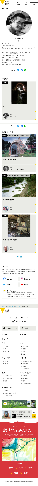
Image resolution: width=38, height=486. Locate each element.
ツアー (5, 349)
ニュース (5, 339)
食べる (23, 351)
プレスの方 (6, 390)
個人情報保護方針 (26, 383)
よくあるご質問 (7, 395)
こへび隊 (23, 366)
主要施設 (23, 349)
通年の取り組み (7, 378)
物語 (16, 473)
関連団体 (5, 381)
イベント (23, 334)
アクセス (5, 334)
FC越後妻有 (24, 363)
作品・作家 (5, 8)
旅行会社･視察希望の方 (9, 393)
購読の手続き (25, 376)
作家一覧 (17, 306)
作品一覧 (5, 361)
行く (3, 343)
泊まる (23, 354)
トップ (4, 306)
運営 (26, 473)
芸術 (21, 467)
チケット (5, 346)
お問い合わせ (7, 387)
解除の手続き (25, 378)
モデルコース (7, 351)
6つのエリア (24, 346)
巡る (21, 343)
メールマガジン (25, 373)
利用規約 (23, 381)
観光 (30, 467)
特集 (11, 467)
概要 (3, 373)
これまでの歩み (7, 376)
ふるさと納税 (25, 369)
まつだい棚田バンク (26, 361)
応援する (23, 358)
